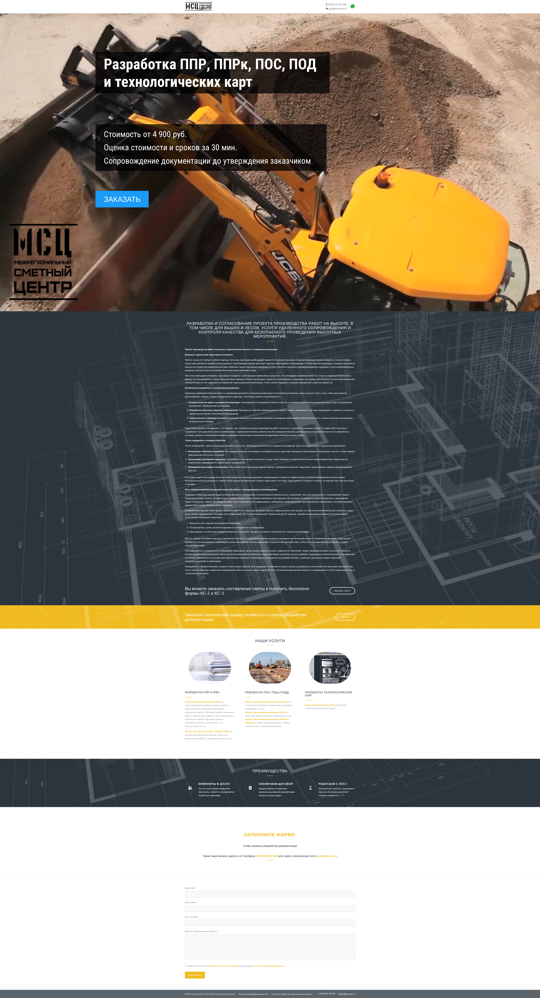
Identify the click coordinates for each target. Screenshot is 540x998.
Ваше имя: (191, 887)
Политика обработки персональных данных (291, 994)
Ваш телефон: (192, 916)
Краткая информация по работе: (202, 931)
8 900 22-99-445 (337, 4)
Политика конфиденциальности (253, 994)
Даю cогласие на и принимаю (237, 965)
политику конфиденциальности (268, 965)
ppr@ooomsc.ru (338, 8)
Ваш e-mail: (191, 902)
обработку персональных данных (222, 965)
